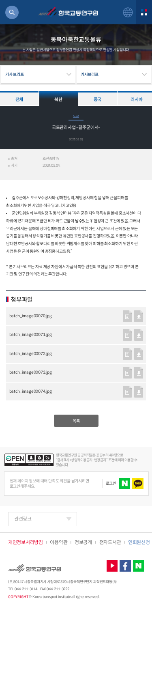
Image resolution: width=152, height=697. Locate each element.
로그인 (111, 483)
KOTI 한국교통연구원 (68, 12)
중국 (97, 99)
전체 (19, 99)
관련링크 (23, 519)
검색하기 (12, 12)
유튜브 (112, 566)
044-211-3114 (26, 589)
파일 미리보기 (127, 316)
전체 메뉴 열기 (144, 12)
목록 (76, 421)
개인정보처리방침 (25, 542)
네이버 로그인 (125, 483)
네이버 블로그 (138, 566)
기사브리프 (89, 74)
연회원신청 (139, 542)
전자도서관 (110, 542)
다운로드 (138, 316)
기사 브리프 (14, 74)
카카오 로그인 (137, 483)
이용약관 (58, 542)
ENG (128, 12)
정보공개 (83, 542)
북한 (58, 99)
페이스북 (125, 566)
